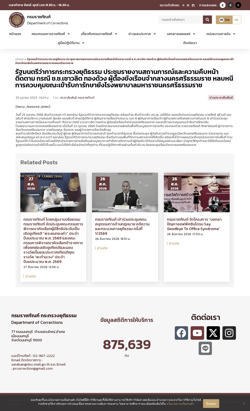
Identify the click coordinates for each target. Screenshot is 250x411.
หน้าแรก (15, 33)
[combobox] (181, 19)
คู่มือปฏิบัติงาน (68, 42)
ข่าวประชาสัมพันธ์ (221, 97)
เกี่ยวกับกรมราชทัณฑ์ (96, 33)
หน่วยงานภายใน (218, 33)
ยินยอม (211, 404)
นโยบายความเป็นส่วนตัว (180, 403)
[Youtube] (197, 333)
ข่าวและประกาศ (140, 33)
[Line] (205, 348)
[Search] (207, 19)
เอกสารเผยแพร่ (178, 33)
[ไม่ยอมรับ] (243, 403)
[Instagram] (229, 333)
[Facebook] (181, 333)
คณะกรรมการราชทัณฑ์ (48, 33)
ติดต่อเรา (190, 42)
